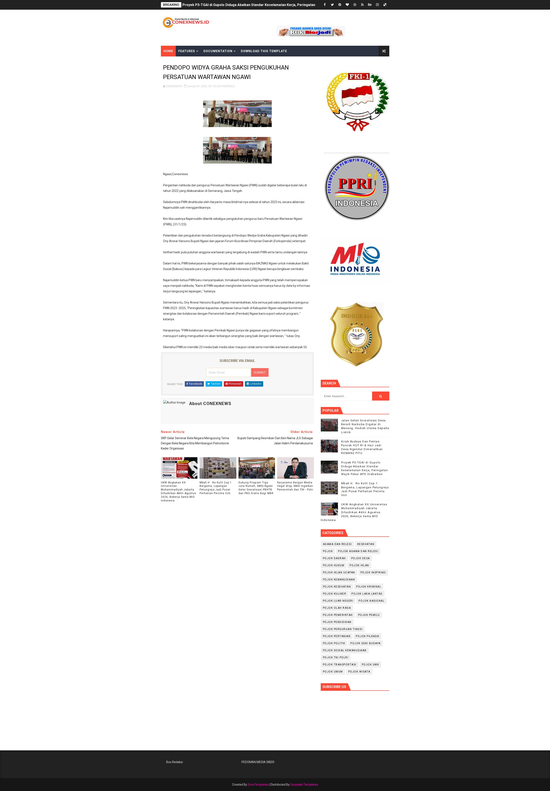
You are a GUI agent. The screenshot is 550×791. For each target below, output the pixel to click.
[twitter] (332, 5)
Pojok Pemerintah (338, 614)
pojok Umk (370, 664)
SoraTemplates (258, 784)
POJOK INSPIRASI (224, 86)
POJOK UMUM (333, 671)
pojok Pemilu (369, 614)
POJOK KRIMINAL (368, 586)
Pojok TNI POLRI (335, 657)
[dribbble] (355, 5)
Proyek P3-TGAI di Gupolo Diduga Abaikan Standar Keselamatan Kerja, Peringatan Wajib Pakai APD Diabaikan (270, 5)
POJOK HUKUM (333, 565)
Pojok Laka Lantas (366, 593)
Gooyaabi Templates (304, 784)
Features (186, 51)
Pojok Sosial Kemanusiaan (345, 650)
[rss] (362, 5)
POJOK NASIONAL (371, 600)
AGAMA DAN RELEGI (337, 544)
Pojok (328, 551)
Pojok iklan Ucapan (339, 572)
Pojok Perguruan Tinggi (343, 629)
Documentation (217, 51)
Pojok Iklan (359, 565)
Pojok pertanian (337, 636)
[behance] (370, 5)
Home (168, 51)
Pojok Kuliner (334, 593)
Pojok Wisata (359, 671)
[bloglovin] (347, 5)
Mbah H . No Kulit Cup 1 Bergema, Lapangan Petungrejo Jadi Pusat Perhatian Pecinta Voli (216, 488)
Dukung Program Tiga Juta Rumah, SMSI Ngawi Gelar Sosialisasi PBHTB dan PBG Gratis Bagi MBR (255, 488)
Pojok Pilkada (367, 636)
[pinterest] (340, 5)
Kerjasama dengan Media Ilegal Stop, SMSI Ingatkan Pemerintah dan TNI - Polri (295, 486)
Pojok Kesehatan (337, 586)
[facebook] (325, 5)
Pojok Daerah (334, 558)
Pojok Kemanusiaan (339, 579)
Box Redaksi (174, 762)
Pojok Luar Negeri (338, 600)
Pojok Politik (334, 643)
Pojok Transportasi (339, 664)
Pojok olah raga (337, 607)
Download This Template (264, 51)
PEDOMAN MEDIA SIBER (257, 762)
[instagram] (377, 5)
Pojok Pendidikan (337, 622)
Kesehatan (365, 544)
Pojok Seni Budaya (365, 643)
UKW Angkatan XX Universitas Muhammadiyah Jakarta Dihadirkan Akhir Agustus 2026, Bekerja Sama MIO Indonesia (178, 491)
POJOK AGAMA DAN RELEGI (358, 551)
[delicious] (385, 5)
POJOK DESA (360, 558)
